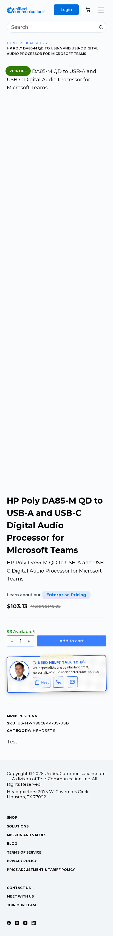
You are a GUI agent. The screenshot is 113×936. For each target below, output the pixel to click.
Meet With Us (20, 896)
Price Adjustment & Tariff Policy (41, 870)
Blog (12, 843)
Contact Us (19, 888)
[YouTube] (25, 923)
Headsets (44, 730)
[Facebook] (9, 923)
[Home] (26, 11)
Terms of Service (24, 852)
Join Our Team (21, 905)
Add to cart (72, 640)
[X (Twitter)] (17, 923)
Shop (12, 817)
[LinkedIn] (34, 923)
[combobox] (51, 27)
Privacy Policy (22, 861)
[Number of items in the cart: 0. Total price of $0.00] (88, 10)
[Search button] (100, 27)
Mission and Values (26, 835)
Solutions (18, 826)
